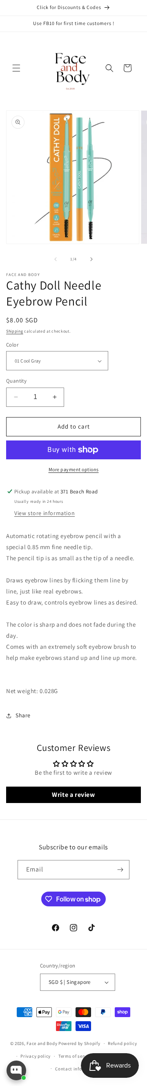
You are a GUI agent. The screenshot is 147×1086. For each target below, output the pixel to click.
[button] (16, 68)
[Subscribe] (120, 869)
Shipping (14, 331)
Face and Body (42, 1043)
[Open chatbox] (16, 1070)
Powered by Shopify (79, 1043)
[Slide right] (91, 259)
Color (12, 344)
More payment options (74, 469)
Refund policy (122, 1043)
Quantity (16, 380)
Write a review (73, 794)
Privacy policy (35, 1056)
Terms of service (75, 1056)
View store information (44, 513)
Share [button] (23, 715)
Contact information (77, 1069)
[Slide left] (56, 259)
